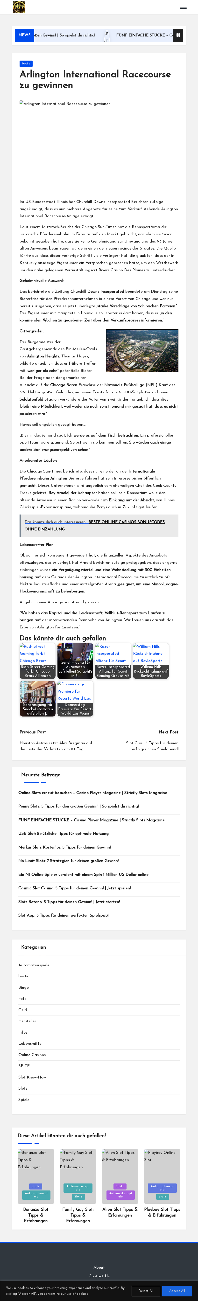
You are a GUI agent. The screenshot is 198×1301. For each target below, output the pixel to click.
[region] (99, 1291)
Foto (22, 999)
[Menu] (183, 7)
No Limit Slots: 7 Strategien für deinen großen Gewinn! (68, 861)
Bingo (23, 988)
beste (26, 63)
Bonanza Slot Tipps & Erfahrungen (36, 1215)
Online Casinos (32, 1055)
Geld (22, 1010)
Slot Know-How (32, 1077)
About (99, 1268)
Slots (22, 1088)
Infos (22, 1032)
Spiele (23, 1100)
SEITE (24, 1066)
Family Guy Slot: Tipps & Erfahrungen (77, 1215)
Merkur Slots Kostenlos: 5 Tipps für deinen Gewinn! (64, 847)
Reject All (146, 1291)
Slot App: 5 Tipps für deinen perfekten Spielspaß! (63, 915)
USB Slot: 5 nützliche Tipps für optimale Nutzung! (63, 834)
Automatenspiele (34, 965)
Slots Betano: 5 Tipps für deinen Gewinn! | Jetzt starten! (69, 902)
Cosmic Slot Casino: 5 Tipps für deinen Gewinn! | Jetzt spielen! (74, 888)
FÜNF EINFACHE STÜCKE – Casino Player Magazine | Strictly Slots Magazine (91, 820)
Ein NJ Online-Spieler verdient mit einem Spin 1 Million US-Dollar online (83, 875)
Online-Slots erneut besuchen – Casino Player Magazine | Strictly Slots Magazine (92, 793)
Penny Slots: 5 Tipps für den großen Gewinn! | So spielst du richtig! (78, 806)
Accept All (177, 1291)
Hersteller (27, 1021)
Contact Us (99, 1276)
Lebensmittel (30, 1044)
